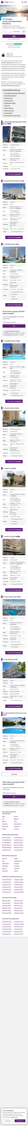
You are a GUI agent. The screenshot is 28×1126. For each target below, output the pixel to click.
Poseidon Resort (8, 100)
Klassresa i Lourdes (19, 905)
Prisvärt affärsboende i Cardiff (7, 840)
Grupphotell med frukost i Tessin (19, 837)
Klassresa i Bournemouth (7, 900)
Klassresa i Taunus (19, 913)
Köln (3, 861)
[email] (25, 2)
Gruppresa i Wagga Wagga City (19, 882)
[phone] (22, 2)
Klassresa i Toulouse (19, 903)
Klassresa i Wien (6, 910)
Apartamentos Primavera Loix (12, 115)
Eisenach (4, 868)
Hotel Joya (7, 105)
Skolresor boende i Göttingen (19, 845)
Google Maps (18, 151)
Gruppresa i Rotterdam (19, 879)
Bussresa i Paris (6, 837)
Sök (14, 36)
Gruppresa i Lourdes (7, 884)
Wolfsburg (17, 826)
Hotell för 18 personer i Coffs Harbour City (19, 840)
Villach (16, 871)
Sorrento (4, 858)
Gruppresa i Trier (18, 934)
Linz (3, 819)
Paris (15, 821)
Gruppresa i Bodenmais (7, 931)
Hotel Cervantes (8, 108)
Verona (16, 816)
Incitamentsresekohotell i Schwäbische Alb (7, 850)
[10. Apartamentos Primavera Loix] (14, 715)
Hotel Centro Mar (9, 110)
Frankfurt (16, 863)
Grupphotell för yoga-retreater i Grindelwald (19, 850)
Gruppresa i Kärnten (19, 929)
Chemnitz (4, 824)
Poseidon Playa (8, 98)
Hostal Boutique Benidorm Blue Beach (14, 93)
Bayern (4, 821)
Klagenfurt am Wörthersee (19, 861)
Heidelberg (5, 866)
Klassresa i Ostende (19, 900)
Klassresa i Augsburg (7, 908)
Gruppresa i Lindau (7, 926)
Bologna (16, 819)
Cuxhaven (16, 866)
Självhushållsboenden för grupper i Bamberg (7, 847)
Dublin (16, 858)
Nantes (4, 828)
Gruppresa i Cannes (19, 921)
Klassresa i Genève (19, 910)
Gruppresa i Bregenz (7, 879)
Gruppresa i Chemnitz (7, 889)
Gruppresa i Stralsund (19, 926)
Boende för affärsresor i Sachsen (19, 847)
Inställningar (8, 1120)
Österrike (16, 868)
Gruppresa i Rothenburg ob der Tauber (7, 924)
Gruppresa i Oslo (18, 889)
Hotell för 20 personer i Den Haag (19, 842)
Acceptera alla (20, 1120)
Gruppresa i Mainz (19, 924)
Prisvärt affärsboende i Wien (7, 845)
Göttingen (5, 871)
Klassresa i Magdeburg (7, 913)
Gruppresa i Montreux (7, 934)
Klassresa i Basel (6, 905)
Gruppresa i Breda (19, 892)
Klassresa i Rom (6, 903)
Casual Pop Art (8, 113)
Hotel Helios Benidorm (10, 95)
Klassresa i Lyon (18, 908)
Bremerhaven (17, 824)
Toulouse (16, 828)
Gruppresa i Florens (19, 884)
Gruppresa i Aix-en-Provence (7, 887)
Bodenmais (5, 826)
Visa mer (14, 774)
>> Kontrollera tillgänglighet (14, 174)
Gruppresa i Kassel (7, 892)
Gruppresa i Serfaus (19, 887)
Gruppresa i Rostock (7, 929)
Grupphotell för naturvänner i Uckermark (7, 842)
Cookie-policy (14, 1117)
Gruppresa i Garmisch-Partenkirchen (19, 931)
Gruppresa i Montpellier (7, 882)
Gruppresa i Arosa (7, 921)
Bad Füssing (5, 863)
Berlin (3, 816)
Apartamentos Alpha (10, 103)
